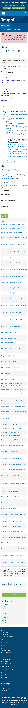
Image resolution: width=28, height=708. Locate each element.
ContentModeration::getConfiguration (12, 276)
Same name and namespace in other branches (13, 61)
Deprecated (5, 618)
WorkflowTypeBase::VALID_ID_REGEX (12, 555)
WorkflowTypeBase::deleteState (10, 432)
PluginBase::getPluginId (7, 373)
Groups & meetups (6, 652)
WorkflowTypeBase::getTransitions (11, 476)
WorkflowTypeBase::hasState (9, 491)
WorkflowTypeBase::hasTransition (11, 497)
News (2, 630)
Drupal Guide (4, 661)
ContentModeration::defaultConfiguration (13, 262)
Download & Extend (7, 670)
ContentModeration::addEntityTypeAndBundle (14, 237)
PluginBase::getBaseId (7, 356)
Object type (4, 206)
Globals (4, 613)
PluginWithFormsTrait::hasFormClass (11, 386)
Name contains (5, 194)
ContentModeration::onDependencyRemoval (13, 299)
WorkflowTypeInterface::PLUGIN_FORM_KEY (13, 562)
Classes (4, 608)
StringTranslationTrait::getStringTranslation (13, 406)
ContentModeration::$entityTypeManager (13, 228)
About (3, 681)
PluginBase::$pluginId (7, 342)
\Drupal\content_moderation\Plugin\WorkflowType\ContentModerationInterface (17, 146)
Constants (5, 611)
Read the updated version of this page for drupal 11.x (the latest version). (15, 39)
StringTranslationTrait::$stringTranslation (13, 389)
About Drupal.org (5, 686)
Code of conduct (5, 655)
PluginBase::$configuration (8, 332)
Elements (4, 622)
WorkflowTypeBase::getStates (9, 451)
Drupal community (8, 575)
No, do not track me (18, 8)
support (19, 571)
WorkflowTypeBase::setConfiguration (12, 521)
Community (4, 643)
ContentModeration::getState (9, 293)
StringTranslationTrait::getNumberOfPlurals (13, 400)
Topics (4, 606)
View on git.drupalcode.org (10, 170)
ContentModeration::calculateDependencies (13, 252)
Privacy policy (4, 690)
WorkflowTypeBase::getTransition (11, 458)
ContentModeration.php (11, 29)
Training (3, 647)
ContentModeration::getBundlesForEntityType (14, 269)
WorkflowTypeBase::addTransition (11, 428)
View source (4, 188)
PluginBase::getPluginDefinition (10, 367)
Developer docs (5, 665)
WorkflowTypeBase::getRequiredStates (12, 445)
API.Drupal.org (5, 666)
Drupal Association (6, 685)
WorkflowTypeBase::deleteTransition (11, 435)
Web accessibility (5, 683)
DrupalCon (4, 654)
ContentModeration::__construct (10, 326)
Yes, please (7, 8)
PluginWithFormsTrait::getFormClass (11, 383)
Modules (3, 674)
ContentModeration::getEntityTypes (11, 282)
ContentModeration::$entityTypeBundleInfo (13, 224)
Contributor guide (6, 650)
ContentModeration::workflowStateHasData (13, 320)
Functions (5, 610)
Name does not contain (8, 200)
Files (3, 615)
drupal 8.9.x (5, 25)
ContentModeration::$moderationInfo (12, 232)
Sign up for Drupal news (7, 636)
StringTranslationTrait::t (8, 418)
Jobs (2, 639)
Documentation (5, 659)
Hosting (3, 649)
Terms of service (5, 688)
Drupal (4, 702)
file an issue (10, 571)
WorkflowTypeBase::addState (9, 424)
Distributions (4, 677)
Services (4, 620)
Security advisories (6, 638)
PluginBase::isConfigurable (8, 379)
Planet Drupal (4, 632)
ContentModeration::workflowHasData (12, 312)
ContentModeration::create (9, 258)
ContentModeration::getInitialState (11, 288)
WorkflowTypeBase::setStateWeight (11, 531)
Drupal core (4, 672)
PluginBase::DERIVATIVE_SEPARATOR (12, 348)
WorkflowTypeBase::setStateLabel (11, 526)
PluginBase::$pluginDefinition (9, 338)
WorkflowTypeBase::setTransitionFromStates (14, 537)
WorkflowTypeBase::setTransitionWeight (12, 549)
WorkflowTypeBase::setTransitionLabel (12, 543)
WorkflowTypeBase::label (8, 508)
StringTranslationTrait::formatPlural (11, 394)
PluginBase (22, 111)
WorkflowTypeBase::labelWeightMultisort (13, 514)
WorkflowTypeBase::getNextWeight (11, 440)
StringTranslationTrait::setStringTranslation (13, 411)
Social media (4, 634)
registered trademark (14, 702)
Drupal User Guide (6, 663)
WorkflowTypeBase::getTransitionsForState (13, 483)
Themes (3, 676)
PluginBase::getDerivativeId (8, 361)
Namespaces (5, 617)
